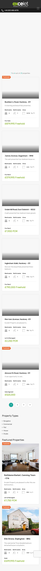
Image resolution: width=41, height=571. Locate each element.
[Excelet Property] (20, 6)
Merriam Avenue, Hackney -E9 (18, 319)
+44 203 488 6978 (11, 10)
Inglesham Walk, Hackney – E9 (17, 263)
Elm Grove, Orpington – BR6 (17, 539)
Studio (5, 434)
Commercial (7, 424)
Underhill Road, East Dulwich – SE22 (20, 209)
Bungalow (7, 421)
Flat (4, 427)
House (5, 431)
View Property (20, 94)
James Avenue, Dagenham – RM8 (19, 156)
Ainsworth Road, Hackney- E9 (17, 373)
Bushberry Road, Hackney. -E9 (18, 102)
